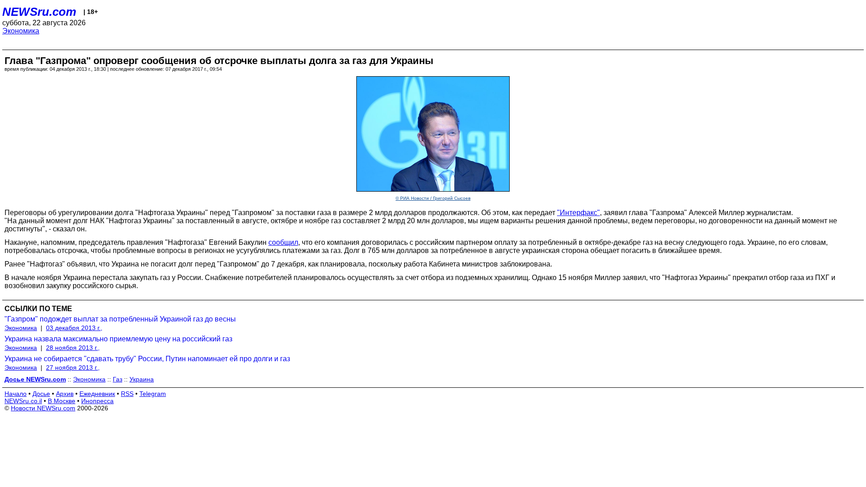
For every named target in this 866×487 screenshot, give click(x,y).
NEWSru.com (39, 11)
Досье (41, 393)
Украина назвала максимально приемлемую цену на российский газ (118, 339)
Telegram (152, 393)
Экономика (20, 31)
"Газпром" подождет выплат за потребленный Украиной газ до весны (120, 319)
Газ (117, 379)
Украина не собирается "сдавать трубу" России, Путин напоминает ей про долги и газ (147, 359)
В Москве (61, 400)
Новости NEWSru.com (43, 408)
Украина (141, 379)
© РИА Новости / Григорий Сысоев (433, 198)
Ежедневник (97, 393)
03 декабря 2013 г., (74, 327)
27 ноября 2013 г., (73, 367)
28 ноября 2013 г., (73, 347)
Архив (65, 393)
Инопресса (97, 400)
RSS (127, 393)
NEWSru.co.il (23, 400)
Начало (16, 393)
